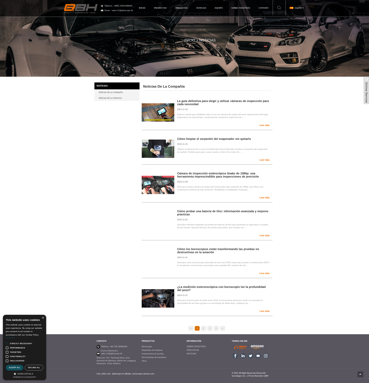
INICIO (142, 8)
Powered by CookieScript (24, 377)
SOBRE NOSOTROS (240, 8)
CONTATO (263, 8)
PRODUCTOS (160, 8)
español (299, 8)
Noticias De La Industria (110, 98)
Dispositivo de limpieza (152, 350)
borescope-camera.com (143, 373)
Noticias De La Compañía (111, 92)
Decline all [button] (34, 368)
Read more (10, 338)
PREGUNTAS (181, 8)
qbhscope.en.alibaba (121, 373)
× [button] (43, 318)
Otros (144, 361)
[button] (24, 373)
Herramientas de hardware (154, 357)
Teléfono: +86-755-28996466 (114, 346)
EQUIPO (219, 8)
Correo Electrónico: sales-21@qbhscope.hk (111, 352)
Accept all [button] (14, 368)
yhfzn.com (106, 373)
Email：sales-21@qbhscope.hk (119, 10)
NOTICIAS (201, 8)
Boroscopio (147, 346)
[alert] (24, 347)
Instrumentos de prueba (153, 353)
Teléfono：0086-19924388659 (118, 6)
